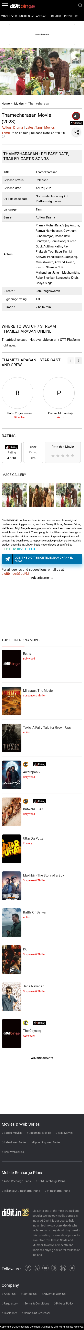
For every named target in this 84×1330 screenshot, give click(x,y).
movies (5, 16)
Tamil (6, 133)
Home (6, 103)
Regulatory (10, 1303)
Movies (19, 103)
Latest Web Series (14, 1142)
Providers (71, 16)
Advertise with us (54, 1293)
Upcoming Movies (39, 1132)
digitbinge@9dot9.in (16, 574)
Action (6, 127)
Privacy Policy (64, 1303)
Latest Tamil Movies (40, 127)
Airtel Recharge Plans (17, 1181)
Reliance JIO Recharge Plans (21, 1190)
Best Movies (65, 1132)
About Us (9, 1293)
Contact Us (29, 1293)
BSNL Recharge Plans (51, 1181)
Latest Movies (12, 1132)
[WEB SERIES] (32, 16)
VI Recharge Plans (58, 1190)
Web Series (22, 16)
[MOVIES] (12, 16)
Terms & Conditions (36, 1303)
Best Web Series (13, 1152)
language (41, 16)
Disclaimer (10, 1313)
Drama (18, 127)
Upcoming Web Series (46, 1142)
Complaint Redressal (36, 1313)
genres (56, 16)
